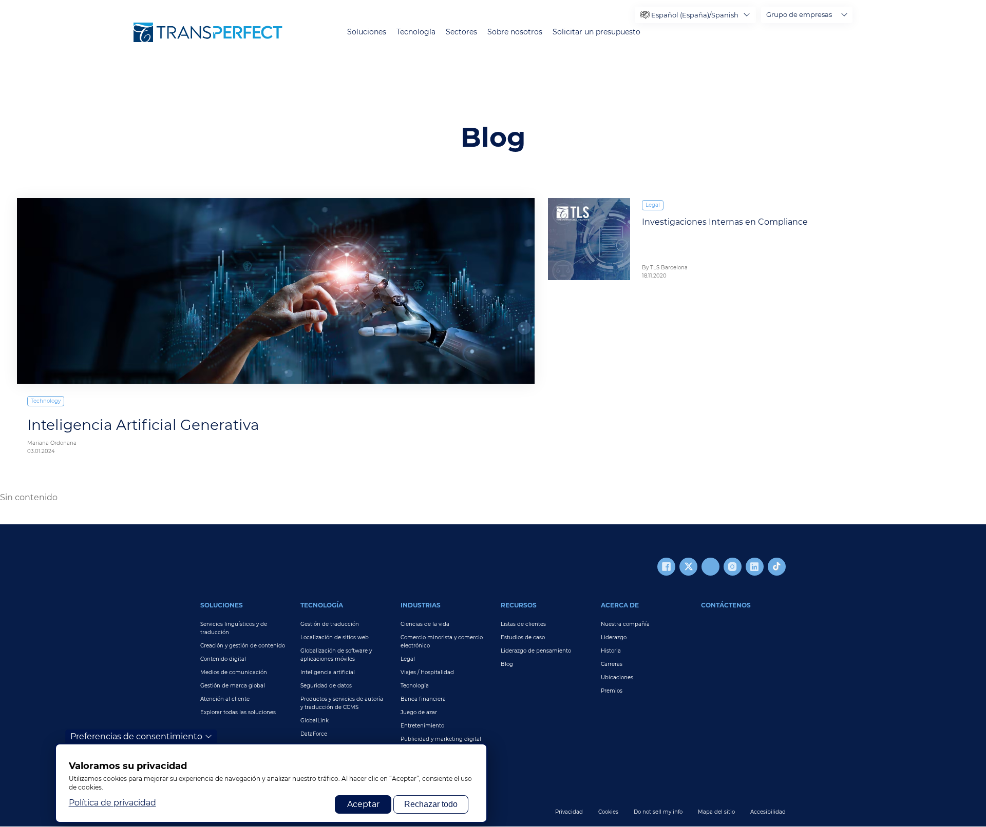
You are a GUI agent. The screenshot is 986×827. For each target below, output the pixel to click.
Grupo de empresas (799, 14)
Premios (611, 690)
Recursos (519, 605)
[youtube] (710, 567)
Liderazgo (614, 637)
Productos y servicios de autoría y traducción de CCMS (341, 703)
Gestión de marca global (232, 685)
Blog (507, 664)
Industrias (421, 605)
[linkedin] (755, 567)
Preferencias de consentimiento (136, 736)
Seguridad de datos (326, 685)
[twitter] (688, 567)
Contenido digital (223, 659)
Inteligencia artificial (327, 672)
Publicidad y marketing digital (441, 739)
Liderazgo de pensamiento (536, 650)
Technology (46, 401)
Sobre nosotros (514, 32)
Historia (611, 650)
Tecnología (415, 32)
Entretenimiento (422, 725)
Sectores (461, 32)
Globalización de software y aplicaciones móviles (336, 654)
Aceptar (363, 804)
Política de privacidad (112, 803)
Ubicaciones (617, 677)
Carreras (611, 664)
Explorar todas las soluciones (238, 712)
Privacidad (569, 812)
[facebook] (666, 567)
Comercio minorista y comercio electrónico (442, 641)
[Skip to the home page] (208, 32)
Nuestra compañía (625, 624)
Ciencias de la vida (425, 624)
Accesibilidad (768, 812)
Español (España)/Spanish (694, 15)
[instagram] (733, 567)
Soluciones (366, 32)
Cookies (608, 812)
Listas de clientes (523, 624)
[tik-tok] (777, 567)
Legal (653, 205)
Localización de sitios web (334, 637)
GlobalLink (314, 720)
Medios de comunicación (233, 672)
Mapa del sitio (716, 812)
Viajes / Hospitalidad (427, 672)
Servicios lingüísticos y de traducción (233, 628)
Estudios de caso (523, 637)
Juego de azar (419, 712)
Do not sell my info (658, 812)
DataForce (313, 734)
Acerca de (620, 605)
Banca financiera (423, 699)
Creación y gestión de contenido (242, 645)
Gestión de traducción (329, 624)
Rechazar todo (431, 804)
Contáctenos (726, 605)
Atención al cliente (225, 699)
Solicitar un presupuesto (596, 32)
